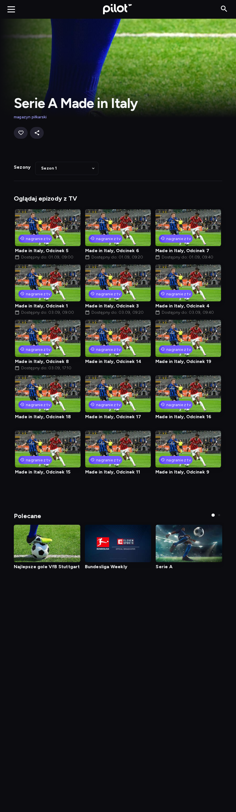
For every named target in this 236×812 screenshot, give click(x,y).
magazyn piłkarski (30, 117)
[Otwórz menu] (11, 9)
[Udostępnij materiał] (37, 133)
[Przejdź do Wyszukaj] (224, 9)
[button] (66, 168)
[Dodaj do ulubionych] (21, 133)
